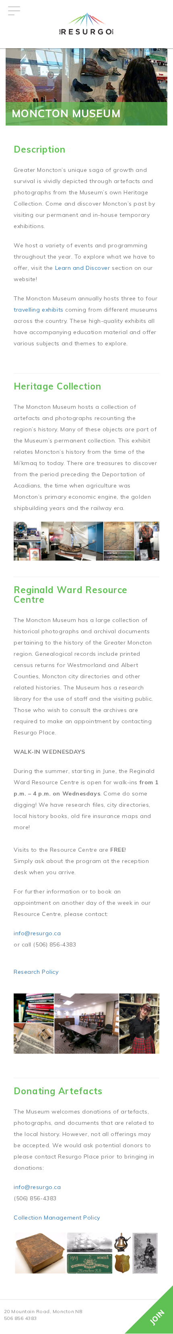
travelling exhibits (39, 309)
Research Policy (36, 971)
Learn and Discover (82, 267)
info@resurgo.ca (37, 933)
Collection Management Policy (57, 1217)
